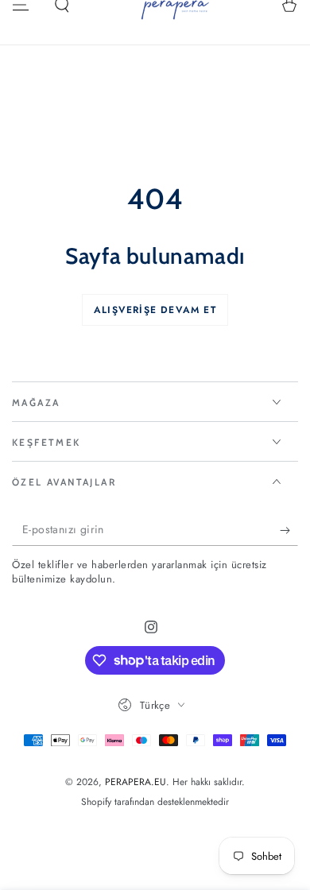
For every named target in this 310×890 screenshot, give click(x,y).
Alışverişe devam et (155, 310)
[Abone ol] (289, 530)
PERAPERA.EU (135, 782)
